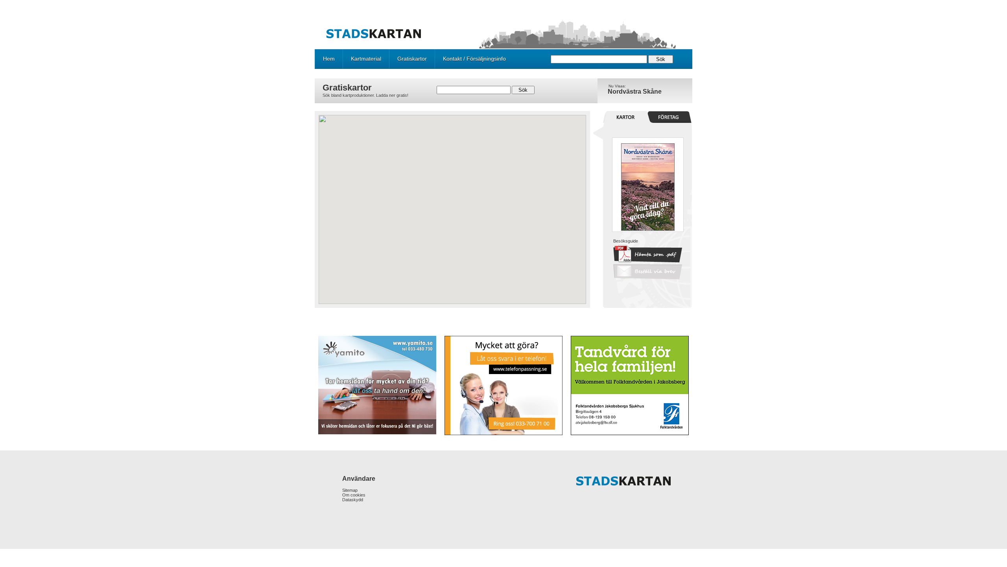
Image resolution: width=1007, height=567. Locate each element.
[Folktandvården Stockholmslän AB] (629, 385)
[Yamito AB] (378, 385)
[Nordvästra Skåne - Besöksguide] (648, 229)
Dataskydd (352, 499)
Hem (329, 59)
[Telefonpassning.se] (503, 385)
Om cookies (353, 495)
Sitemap (350, 490)
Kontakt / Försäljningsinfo (474, 59)
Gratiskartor (412, 59)
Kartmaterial (366, 59)
